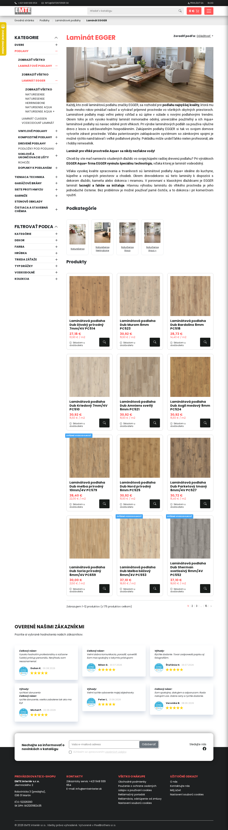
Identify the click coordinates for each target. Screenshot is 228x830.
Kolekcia (22, 279)
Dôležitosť (204, 36)
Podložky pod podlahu (36, 149)
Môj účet (175, 790)
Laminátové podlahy (35, 66)
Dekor (20, 240)
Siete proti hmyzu (29, 189)
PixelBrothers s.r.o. (105, 825)
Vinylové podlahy (32, 131)
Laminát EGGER (33, 81)
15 (206, 606)
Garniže (21, 196)
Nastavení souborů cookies (135, 803)
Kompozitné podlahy (35, 137)
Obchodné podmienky (132, 781)
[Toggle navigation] (208, 11)
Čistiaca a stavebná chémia (31, 209)
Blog (210, 2)
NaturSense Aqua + (40, 111)
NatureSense (35, 94)
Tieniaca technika (29, 177)
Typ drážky (24, 266)
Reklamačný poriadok (131, 794)
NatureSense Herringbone (35, 101)
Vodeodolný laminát (38, 123)
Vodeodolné (25, 272)
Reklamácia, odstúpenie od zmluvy (140, 799)
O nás (173, 781)
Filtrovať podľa (34, 227)
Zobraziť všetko (31, 60)
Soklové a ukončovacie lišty (33, 155)
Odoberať (149, 744)
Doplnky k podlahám (35, 168)
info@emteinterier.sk (89, 789)
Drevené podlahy (32, 143)
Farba (19, 247)
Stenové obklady (29, 202)
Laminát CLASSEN (34, 119)
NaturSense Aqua (38, 107)
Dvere (19, 45)
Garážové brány (28, 183)
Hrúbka (21, 253)
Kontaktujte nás (180, 786)
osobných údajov (115, 752)
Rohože (24, 162)
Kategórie (23, 234)
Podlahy (21, 51)
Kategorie (27, 38)
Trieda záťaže (26, 259)
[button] (194, 11)
